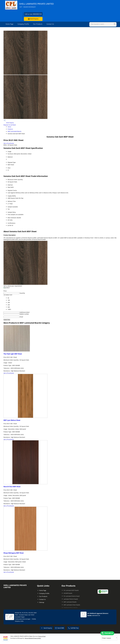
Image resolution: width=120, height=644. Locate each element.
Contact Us (50, 24)
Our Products (37, 24)
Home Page (9, 24)
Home (9, 127)
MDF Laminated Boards (14, 131)
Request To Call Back (10, 125)
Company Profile (23, 24)
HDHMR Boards (68, 593)
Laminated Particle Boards (71, 599)
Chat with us (109, 633)
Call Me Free (75, 628)
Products (10, 129)
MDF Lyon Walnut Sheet (12, 420)
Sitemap (41, 602)
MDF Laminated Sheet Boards (72, 605)
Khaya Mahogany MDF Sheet (14, 553)
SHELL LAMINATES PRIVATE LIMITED (36, 5)
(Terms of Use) (42, 636)
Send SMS (60, 628)
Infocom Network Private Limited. (33, 638)
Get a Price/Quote (9, 143)
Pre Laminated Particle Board (72, 596)
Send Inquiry (34, 19)
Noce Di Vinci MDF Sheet (12, 487)
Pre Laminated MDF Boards (71, 590)
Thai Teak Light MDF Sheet (13, 354)
